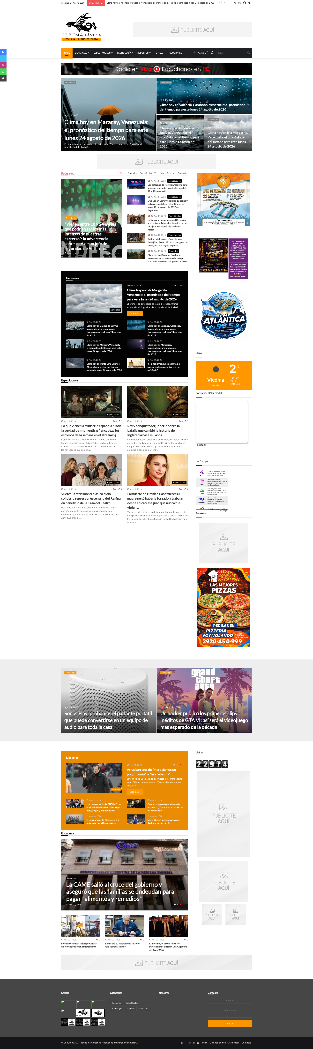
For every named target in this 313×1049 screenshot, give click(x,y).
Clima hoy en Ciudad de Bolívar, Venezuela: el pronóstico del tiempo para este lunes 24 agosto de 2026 (179, 137)
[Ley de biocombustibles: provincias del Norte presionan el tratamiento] (80, 926)
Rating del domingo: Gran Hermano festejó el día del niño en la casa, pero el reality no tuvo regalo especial (167, 242)
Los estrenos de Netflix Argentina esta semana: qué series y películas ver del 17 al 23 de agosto (167, 187)
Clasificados (233, 1042)
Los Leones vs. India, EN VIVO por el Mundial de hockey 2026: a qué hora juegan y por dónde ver (104, 807)
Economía (182, 173)
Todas (122, 173)
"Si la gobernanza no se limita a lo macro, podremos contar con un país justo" (164, 366)
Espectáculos (102, 53)
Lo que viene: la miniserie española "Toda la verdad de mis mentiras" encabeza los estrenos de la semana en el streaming (91, 430)
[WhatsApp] (3, 71)
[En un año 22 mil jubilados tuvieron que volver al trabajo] (124, 926)
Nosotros (164, 992)
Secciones (176, 53)
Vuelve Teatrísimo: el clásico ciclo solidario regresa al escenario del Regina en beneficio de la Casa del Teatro (91, 498)
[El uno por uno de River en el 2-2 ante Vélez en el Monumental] (75, 819)
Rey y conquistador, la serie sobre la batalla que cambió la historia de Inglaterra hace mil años (153, 430)
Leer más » (135, 313)
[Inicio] (81, 27)
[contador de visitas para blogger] (212, 767)
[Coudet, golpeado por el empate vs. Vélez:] (136, 803)
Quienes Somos (218, 1042)
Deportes (143, 53)
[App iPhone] (3, 78)
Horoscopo (223, 511)
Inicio (66, 53)
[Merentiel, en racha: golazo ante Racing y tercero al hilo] (136, 819)
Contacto (213, 992)
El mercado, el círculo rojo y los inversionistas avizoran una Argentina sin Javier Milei (168, 946)
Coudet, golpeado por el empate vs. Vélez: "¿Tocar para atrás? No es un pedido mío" (165, 807)
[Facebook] (3, 52)
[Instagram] (3, 65)
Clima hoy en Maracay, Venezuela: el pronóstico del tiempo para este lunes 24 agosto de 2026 (155, 2)
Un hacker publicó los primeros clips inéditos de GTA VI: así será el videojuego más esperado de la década (204, 720)
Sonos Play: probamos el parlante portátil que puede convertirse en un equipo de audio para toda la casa (108, 720)
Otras (159, 53)
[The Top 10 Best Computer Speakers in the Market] (136, 184)
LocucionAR (133, 1042)
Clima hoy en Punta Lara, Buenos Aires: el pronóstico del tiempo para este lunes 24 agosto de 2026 (104, 366)
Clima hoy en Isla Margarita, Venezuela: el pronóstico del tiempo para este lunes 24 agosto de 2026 (153, 294)
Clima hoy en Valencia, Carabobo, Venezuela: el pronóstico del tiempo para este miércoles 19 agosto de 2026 (167, 258)
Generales (81, 53)
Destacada (70, 82)
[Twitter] (3, 58)
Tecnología (124, 53)
